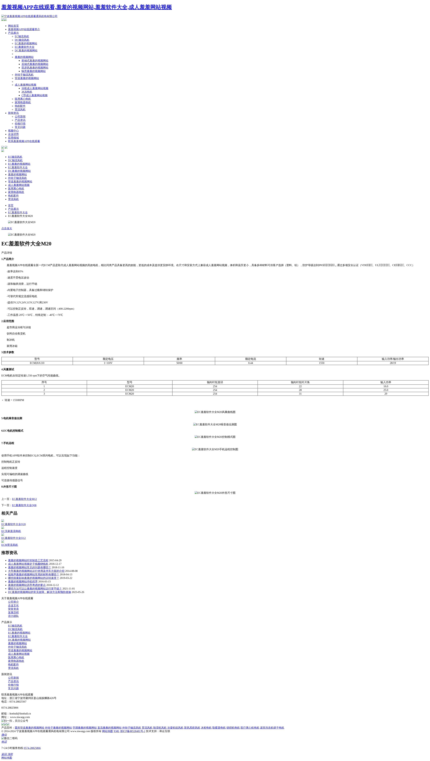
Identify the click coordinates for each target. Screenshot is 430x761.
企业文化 (13, 605)
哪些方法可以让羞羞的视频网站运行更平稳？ (35, 588)
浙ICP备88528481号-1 (132, 731)
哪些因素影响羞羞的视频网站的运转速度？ (33, 578)
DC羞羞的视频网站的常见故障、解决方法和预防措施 (39, 592)
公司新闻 (20, 116)
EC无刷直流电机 (11, 531)
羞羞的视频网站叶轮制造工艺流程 (28, 560)
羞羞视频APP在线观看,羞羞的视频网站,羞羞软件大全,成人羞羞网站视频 (86, 7)
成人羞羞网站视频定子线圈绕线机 (28, 563)
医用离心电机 (23, 98)
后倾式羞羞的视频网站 (35, 64)
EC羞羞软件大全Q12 (13, 538)
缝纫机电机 (233, 727)
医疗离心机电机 (250, 727)
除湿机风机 (160, 727)
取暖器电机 (219, 727)
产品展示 (13, 32)
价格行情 (20, 123)
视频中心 (13, 130)
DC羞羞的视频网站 (26, 50)
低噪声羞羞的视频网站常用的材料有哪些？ (33, 574)
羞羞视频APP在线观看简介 (24, 29)
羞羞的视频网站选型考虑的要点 (27, 585)
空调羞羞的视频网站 (85, 727)
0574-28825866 (32, 748)
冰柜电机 (206, 727)
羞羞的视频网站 (24, 57)
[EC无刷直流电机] (2, 527)
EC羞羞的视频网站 (26, 43)
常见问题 (20, 127)
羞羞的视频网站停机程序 (23, 581)
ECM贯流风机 (9, 544)
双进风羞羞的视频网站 (35, 67)
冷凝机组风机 (175, 727)
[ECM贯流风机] (2, 541)
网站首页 (13, 25)
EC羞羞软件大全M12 (24, 499)
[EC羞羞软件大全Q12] (2, 534)
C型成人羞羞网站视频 (35, 95)
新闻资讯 (13, 113)
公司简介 (13, 601)
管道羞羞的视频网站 (27, 78)
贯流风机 (20, 109)
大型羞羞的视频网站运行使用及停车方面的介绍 (36, 570)
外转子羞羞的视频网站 (58, 727)
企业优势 (13, 134)
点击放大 (6, 228)
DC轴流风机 (22, 39)
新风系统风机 (192, 727)
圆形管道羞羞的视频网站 (29, 727)
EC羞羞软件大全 (24, 47)
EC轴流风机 (22, 36)
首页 (10, 205)
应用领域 (13, 137)
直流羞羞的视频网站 (109, 727)
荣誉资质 (13, 608)
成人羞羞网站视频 (25, 84)
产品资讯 (20, 120)
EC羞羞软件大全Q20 (13, 524)
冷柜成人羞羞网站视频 (35, 88)
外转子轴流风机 (24, 74)
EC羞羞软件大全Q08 (24, 505)
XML (116, 731)
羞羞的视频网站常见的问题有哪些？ (29, 567)
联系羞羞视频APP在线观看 (24, 141)
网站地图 (107, 731)
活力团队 (13, 616)
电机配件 (20, 105)
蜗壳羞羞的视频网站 (34, 71)
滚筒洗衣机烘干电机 (272, 727)
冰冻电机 (27, 91)
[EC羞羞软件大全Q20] (2, 521)
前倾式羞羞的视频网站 (35, 60)
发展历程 (13, 612)
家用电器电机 (23, 102)
